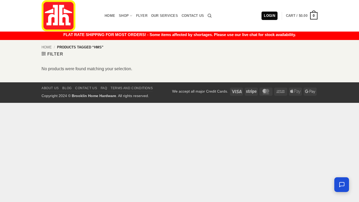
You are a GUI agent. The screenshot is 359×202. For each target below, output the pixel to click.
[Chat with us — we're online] (341, 184)
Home (110, 16)
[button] (301, 15)
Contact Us (193, 16)
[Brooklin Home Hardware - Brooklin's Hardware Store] (69, 16)
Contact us (86, 88)
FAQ (104, 88)
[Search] (210, 16)
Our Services (164, 16)
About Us (50, 88)
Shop (124, 16)
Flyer (141, 16)
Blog (66, 88)
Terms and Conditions (132, 88)
